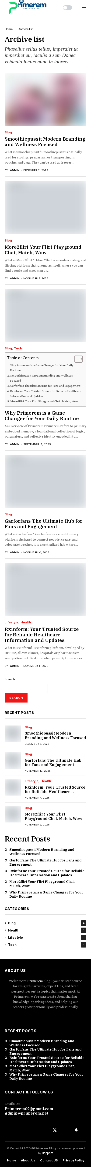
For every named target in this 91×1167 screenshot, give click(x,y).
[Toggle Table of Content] (76, 359)
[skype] (58, 1017)
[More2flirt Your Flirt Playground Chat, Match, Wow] (45, 207)
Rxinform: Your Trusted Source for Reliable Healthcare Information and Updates (45, 393)
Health (26, 622)
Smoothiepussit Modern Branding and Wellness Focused (45, 142)
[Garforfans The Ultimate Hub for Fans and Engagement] (45, 481)
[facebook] (25, 1017)
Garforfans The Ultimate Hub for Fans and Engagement (45, 386)
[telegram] (20, 1130)
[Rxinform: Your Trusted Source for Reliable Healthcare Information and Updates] (45, 589)
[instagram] (38, 1017)
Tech (18, 348)
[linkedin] (45, 1017)
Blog (8, 132)
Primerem (35, 981)
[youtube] (32, 1017)
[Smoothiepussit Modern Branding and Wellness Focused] (45, 99)
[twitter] (55, 1130)
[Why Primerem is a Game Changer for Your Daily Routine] (45, 315)
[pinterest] (52, 1017)
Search (10, 679)
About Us (28, 1160)
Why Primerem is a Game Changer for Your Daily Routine (42, 368)
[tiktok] (65, 1017)
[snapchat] (76, 1130)
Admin (14, 170)
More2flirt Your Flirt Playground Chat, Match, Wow (43, 250)
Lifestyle (11, 622)
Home (11, 1160)
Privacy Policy (73, 1160)
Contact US (49, 1160)
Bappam (47, 1153)
